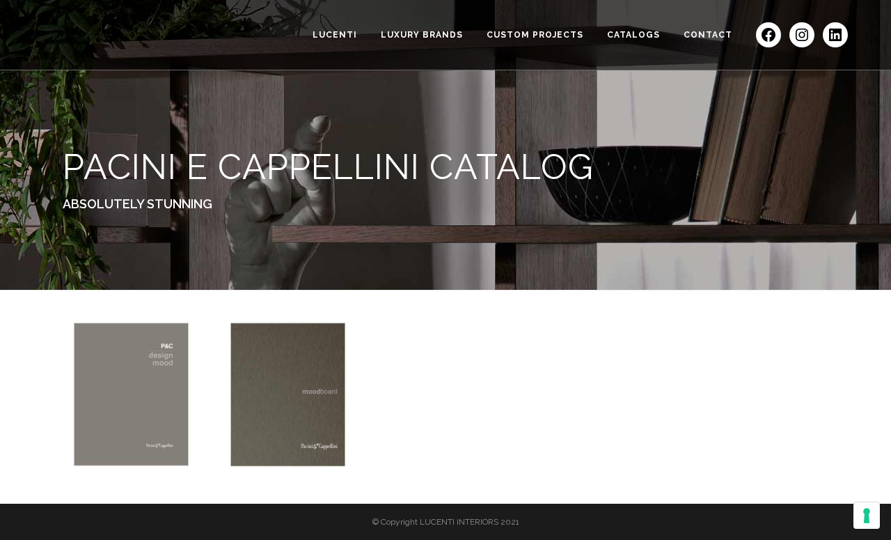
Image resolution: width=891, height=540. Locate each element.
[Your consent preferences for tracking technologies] (866, 515)
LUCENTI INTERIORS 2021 (469, 522)
